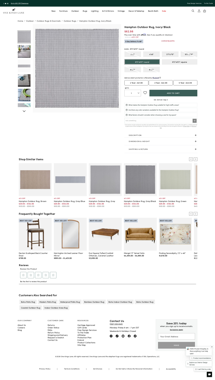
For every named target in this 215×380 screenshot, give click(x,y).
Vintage (121, 10)
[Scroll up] (24, 110)
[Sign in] (199, 10)
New (54, 10)
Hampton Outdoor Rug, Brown (32, 201)
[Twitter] (136, 335)
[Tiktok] (118, 335)
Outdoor (75, 10)
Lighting (94, 10)
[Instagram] (112, 335)
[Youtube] (124, 335)
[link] (160, 135)
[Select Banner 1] (5, 3)
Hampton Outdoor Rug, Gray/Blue (69, 201)
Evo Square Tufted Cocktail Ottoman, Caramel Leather (101, 254)
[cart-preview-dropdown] (204, 11)
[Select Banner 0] (4, 3)
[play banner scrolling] (7, 3)
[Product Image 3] (24, 80)
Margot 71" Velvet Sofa (134, 253)
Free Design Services (194, 3)
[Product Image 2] (24, 66)
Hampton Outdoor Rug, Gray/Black (140, 201)
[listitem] (28, 302)
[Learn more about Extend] (160, 77)
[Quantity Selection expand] (139, 93)
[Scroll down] (24, 27)
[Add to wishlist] (145, 92)
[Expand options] (195, 135)
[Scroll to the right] (195, 159)
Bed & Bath (153, 10)
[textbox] (132, 93)
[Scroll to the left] (191, 159)
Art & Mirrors (108, 10)
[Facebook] (130, 335)
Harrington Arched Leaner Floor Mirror (68, 254)
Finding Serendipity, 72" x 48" (172, 253)
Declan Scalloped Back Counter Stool (33, 254)
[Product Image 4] (24, 95)
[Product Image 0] (24, 37)
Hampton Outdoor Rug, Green (173, 201)
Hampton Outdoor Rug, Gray (102, 201)
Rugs (85, 10)
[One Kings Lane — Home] (13, 11)
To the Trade (208, 3)
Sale (164, 10)
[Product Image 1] (24, 51)
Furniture (63, 10)
